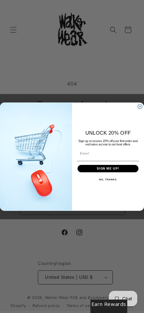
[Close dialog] (140, 106)
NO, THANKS (108, 179)
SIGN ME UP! (108, 168)
